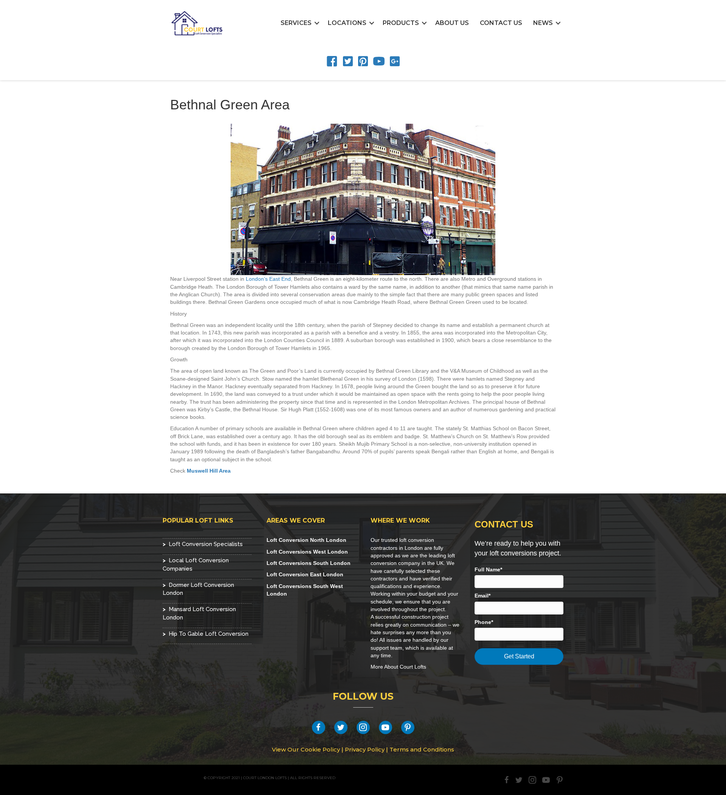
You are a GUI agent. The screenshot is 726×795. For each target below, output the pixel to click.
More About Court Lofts (398, 667)
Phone (483, 622)
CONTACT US (501, 22)
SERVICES (296, 22)
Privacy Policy (365, 749)
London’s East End (268, 279)
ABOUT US (452, 22)
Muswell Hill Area (209, 471)
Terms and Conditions (421, 749)
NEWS (543, 22)
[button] (317, 23)
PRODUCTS (401, 22)
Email (482, 596)
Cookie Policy (320, 749)
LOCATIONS (347, 22)
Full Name (487, 569)
